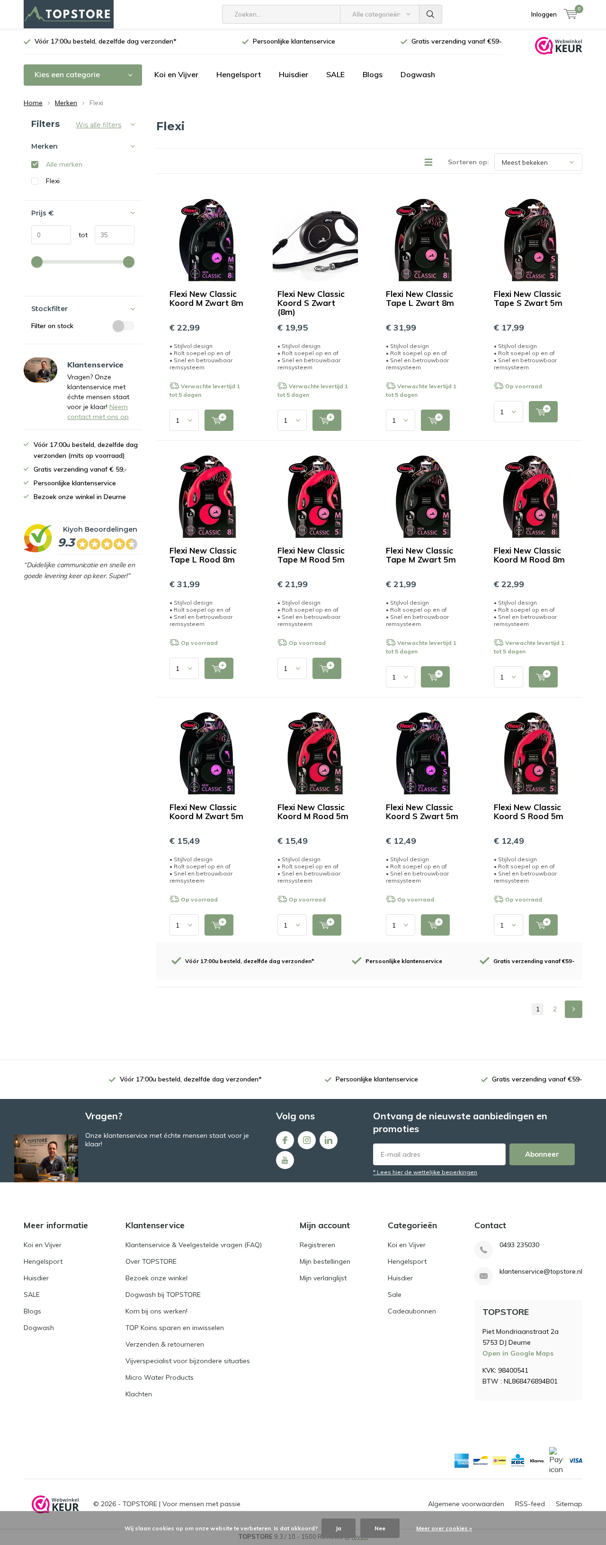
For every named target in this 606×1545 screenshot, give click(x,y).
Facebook (285, 1140)
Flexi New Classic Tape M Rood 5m (311, 554)
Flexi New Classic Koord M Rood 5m (312, 811)
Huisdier (293, 74)
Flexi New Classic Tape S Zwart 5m (528, 298)
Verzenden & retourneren (164, 1344)
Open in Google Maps (517, 1353)
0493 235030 (519, 1245)
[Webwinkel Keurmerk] (558, 45)
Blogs (373, 74)
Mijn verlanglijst (323, 1278)
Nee (379, 1528)
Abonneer (542, 1154)
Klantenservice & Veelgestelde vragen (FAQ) (193, 1245)
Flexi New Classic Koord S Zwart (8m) (311, 303)
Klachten (138, 1394)
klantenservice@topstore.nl (540, 1272)
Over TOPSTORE (151, 1261)
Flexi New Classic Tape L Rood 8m (203, 554)
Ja (338, 1528)
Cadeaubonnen (412, 1311)
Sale (394, 1294)
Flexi (53, 181)
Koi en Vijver (176, 74)
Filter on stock (52, 326)
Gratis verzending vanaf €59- (456, 41)
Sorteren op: (468, 162)
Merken (66, 102)
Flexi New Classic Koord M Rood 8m (529, 554)
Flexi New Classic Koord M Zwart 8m (206, 298)
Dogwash (418, 74)
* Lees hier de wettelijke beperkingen (425, 1172)
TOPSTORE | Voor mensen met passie (182, 1504)
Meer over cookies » (444, 1528)
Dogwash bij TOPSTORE (163, 1294)
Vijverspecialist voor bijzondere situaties (187, 1361)
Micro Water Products (159, 1377)
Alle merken (64, 164)
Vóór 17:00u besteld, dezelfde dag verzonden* (106, 41)
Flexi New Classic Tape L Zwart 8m (420, 298)
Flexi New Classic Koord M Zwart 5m (206, 811)
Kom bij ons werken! (156, 1311)
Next (573, 1009)
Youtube (285, 1160)
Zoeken (430, 14)
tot (79, 235)
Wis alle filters (98, 125)
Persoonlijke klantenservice (294, 41)
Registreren (317, 1245)
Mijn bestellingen (325, 1261)
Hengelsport (238, 74)
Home (33, 102)
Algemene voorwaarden (466, 1504)
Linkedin (329, 1140)
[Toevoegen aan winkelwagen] (219, 420)
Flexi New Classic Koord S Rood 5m (528, 811)
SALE (335, 74)
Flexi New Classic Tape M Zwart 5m (421, 554)
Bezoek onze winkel (156, 1278)
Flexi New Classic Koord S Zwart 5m (422, 811)
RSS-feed (530, 1504)
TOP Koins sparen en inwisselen (174, 1327)
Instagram (307, 1140)
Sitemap (569, 1504)
